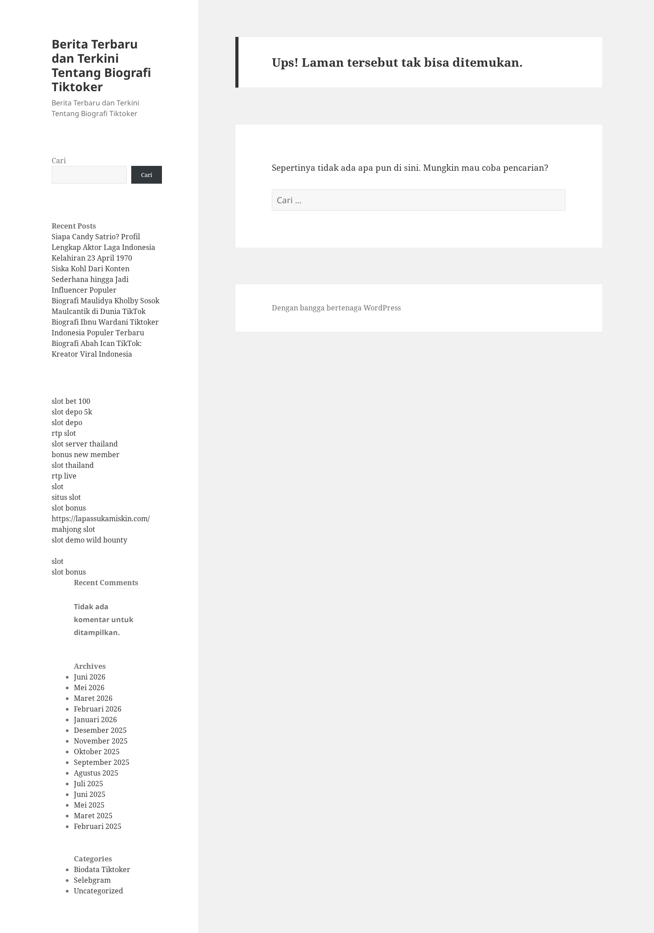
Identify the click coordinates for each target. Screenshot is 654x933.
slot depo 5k (72, 412)
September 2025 (101, 762)
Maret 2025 (93, 815)
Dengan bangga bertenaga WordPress (336, 308)
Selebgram (92, 880)
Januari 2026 (95, 719)
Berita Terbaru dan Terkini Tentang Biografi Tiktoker (101, 65)
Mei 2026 (89, 687)
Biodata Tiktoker (102, 869)
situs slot (66, 497)
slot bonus (69, 508)
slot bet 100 (71, 401)
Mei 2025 (89, 805)
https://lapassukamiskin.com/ (101, 518)
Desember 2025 (100, 730)
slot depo (67, 422)
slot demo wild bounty (89, 540)
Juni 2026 (89, 677)
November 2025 (101, 741)
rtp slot (64, 433)
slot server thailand (85, 444)
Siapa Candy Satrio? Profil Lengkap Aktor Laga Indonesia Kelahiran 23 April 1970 (103, 247)
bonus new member (86, 454)
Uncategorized (98, 891)
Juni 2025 (89, 794)
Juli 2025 (88, 783)
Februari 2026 (97, 709)
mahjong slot (73, 529)
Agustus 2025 (96, 773)
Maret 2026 (93, 698)
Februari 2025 (97, 826)
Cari (59, 160)
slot (58, 486)
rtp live (64, 476)
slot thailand (73, 465)
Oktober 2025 (97, 751)
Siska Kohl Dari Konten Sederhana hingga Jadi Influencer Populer (90, 279)
